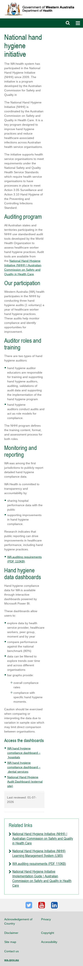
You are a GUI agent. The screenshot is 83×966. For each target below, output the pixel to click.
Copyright (47, 932)
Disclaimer (11, 932)
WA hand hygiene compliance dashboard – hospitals (23, 753)
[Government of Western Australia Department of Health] (41, 2)
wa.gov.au (11, 960)
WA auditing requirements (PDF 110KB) (39, 864)
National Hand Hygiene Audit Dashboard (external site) (25, 781)
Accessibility (49, 942)
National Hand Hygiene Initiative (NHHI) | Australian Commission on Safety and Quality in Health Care (42, 838)
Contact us (11, 951)
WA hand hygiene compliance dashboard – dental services (23, 767)
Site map (10, 942)
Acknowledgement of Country (18, 921)
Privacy (46, 919)
